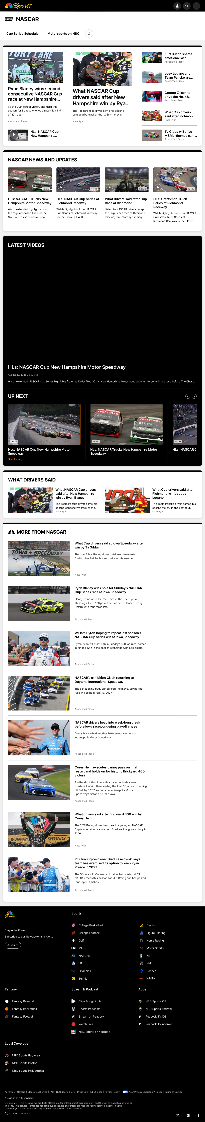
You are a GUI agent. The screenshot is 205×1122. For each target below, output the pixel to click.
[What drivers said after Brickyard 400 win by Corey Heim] (39, 829)
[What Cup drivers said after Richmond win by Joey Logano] (152, 115)
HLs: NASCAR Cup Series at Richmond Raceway (77, 201)
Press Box (82, 1092)
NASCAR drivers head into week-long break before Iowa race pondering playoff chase (107, 724)
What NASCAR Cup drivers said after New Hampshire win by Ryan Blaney (101, 97)
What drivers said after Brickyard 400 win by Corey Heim (108, 816)
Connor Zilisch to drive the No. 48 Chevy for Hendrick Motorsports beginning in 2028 (179, 95)
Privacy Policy (112, 1092)
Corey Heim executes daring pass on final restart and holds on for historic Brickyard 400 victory (110, 771)
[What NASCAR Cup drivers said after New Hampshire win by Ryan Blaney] (103, 69)
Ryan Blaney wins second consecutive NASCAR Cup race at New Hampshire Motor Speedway (35, 94)
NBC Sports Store (65, 1092)
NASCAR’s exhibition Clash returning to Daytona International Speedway (104, 680)
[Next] (194, 396)
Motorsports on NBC (63, 33)
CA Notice (157, 1092)
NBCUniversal (26, 1098)
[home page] (18, 6)
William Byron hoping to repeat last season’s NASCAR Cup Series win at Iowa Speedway (108, 635)
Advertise (10, 1092)
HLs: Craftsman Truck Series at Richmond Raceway (170, 203)
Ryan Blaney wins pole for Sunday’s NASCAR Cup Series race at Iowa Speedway (108, 590)
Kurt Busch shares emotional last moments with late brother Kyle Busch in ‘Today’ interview (181, 56)
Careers (21, 1092)
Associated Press (17, 121)
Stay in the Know (15, 930)
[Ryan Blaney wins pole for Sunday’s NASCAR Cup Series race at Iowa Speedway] (39, 603)
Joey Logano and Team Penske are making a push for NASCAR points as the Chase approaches (179, 75)
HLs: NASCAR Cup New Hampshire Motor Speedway (44, 134)
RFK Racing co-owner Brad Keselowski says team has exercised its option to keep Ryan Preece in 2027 (107, 863)
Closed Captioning (37, 1092)
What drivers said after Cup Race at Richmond (126, 201)
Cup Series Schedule (22, 33)
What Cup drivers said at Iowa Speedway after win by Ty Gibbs (109, 545)
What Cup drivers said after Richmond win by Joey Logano (180, 114)
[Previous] (187, 396)
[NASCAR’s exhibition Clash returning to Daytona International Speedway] (39, 693)
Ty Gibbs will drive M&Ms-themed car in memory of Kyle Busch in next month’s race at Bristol (180, 134)
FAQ (52, 1092)
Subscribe (12, 945)
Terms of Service (174, 1092)
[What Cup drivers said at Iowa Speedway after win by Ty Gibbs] (39, 558)
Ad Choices (96, 1092)
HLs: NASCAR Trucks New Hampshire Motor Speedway (29, 201)
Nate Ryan (78, 121)
